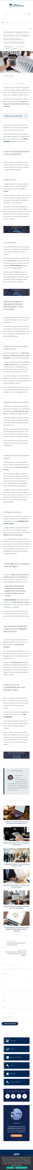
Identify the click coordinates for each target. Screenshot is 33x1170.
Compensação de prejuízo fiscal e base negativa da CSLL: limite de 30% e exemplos (16, 929)
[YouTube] (24, 1096)
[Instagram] (19, 1096)
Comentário (6, 973)
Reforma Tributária (15, 1082)
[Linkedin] (13, 1096)
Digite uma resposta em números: (9, 1013)
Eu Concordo (10, 1167)
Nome (4, 994)
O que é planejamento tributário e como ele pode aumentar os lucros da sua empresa (15, 953)
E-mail (5, 1000)
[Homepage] (16, 5)
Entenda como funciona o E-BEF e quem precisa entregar (16, 886)
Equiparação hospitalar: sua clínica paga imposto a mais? (16, 865)
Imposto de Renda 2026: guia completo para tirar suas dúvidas (16, 907)
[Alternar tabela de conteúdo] (25, 115)
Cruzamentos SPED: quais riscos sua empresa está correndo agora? (16, 822)
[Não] (31, 1163)
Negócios (13, 1073)
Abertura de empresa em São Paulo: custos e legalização (16, 943)
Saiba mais (16, 1135)
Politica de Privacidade (21, 1167)
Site (4, 1007)
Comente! (7, 48)
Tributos (14, 48)
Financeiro (13, 1040)
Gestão (12, 1049)
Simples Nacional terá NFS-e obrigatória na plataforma (16, 843)
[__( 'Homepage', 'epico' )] (16, 1154)
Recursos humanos (15, 1057)
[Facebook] (7, 1096)
